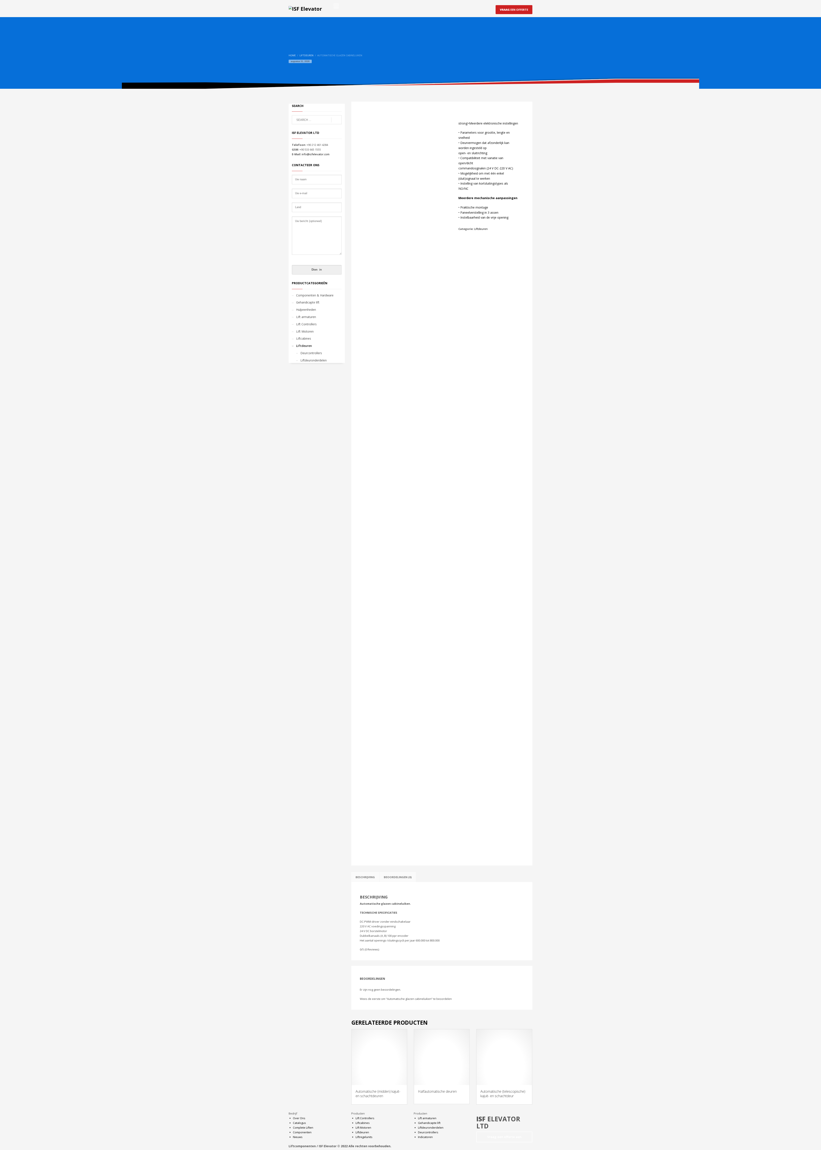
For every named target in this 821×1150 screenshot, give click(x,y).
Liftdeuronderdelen (313, 360)
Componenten (302, 1132)
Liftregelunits (364, 1137)
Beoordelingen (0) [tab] (398, 877)
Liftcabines (303, 338)
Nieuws (298, 1137)
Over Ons (299, 1118)
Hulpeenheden (306, 310)
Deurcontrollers (311, 353)
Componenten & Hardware (315, 295)
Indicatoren (425, 1137)
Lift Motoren (305, 331)
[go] (336, 119)
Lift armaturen (306, 317)
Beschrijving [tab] (365, 877)
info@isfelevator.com (315, 154)
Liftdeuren (481, 229)
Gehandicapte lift (307, 302)
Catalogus (299, 1123)
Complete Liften (303, 1127)
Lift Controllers (306, 324)
